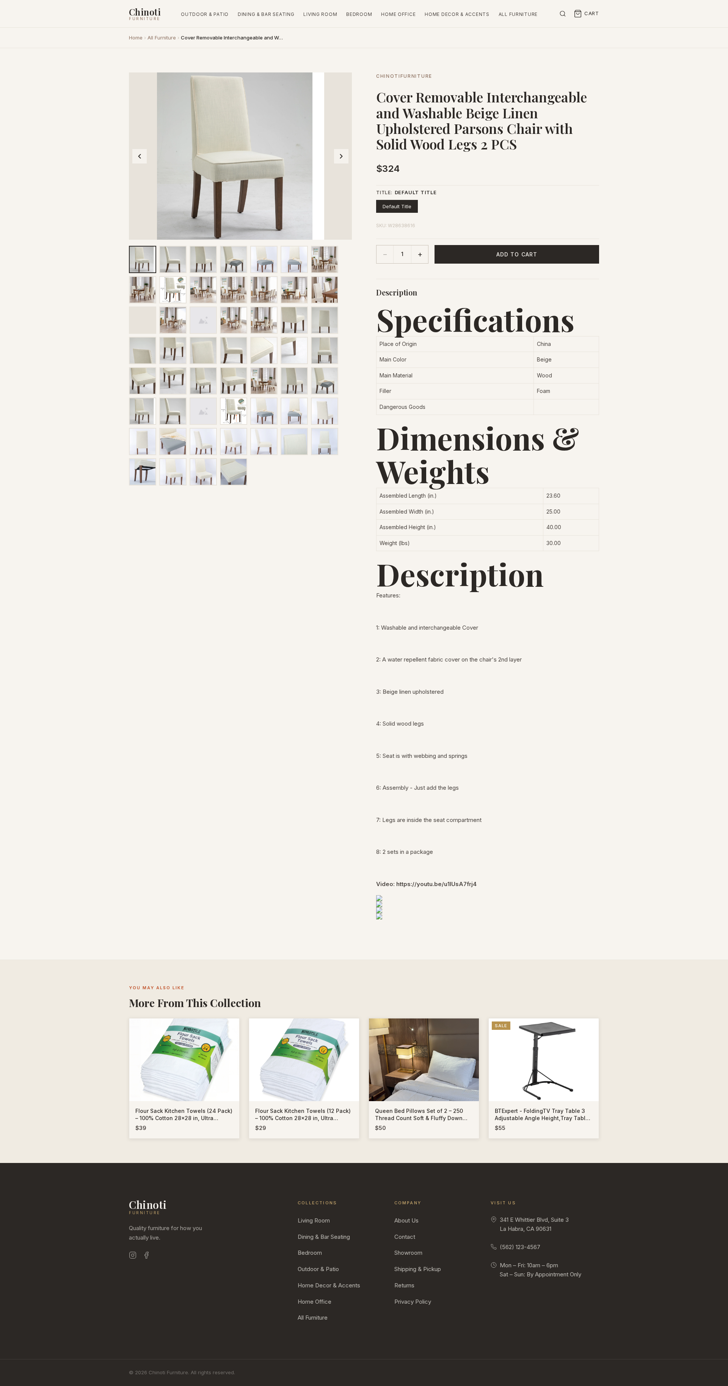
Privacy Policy (412, 1301)
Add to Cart (516, 254)
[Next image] (341, 156)
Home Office (398, 14)
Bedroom (359, 14)
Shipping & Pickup (417, 1269)
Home (136, 38)
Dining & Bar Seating (266, 14)
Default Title (397, 206)
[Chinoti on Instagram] (132, 1256)
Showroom (408, 1252)
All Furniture (518, 14)
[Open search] (563, 14)
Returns (404, 1285)
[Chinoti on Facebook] (146, 1256)
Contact (404, 1236)
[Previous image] (139, 156)
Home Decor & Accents (457, 14)
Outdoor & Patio (205, 14)
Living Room (320, 14)
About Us (406, 1220)
